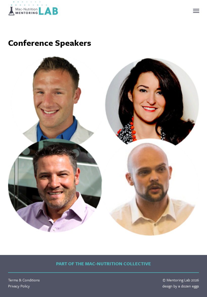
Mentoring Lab (33, 8)
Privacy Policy (19, 286)
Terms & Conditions (24, 280)
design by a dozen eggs (180, 286)
